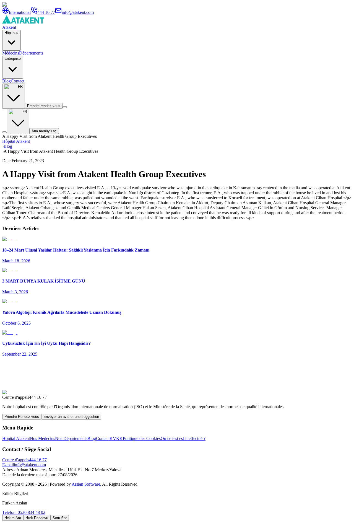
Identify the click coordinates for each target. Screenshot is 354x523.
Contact (17, 81)
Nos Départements (71, 438)
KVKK (116, 438)
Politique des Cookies (142, 438)
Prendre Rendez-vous (21, 417)
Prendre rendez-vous (43, 106)
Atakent (9, 27)
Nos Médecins (42, 438)
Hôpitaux (11, 33)
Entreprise (12, 58)
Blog (6, 81)
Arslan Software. (86, 484)
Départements (31, 53)
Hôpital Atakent (16, 141)
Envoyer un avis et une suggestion (71, 417)
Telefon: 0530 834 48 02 (23, 512)
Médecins (10, 53)
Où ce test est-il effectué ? (183, 438)
